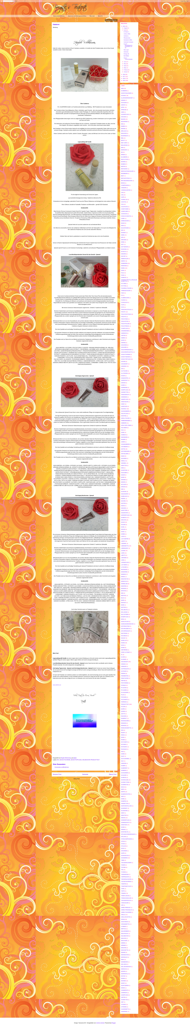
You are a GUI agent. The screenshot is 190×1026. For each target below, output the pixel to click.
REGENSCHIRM (125, 720)
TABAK (122, 860)
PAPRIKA (123, 673)
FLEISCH (123, 300)
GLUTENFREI (124, 373)
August (126, 28)
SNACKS (123, 817)
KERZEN (123, 482)
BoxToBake (126, 55)
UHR (122, 905)
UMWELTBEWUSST (126, 907)
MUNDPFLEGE (124, 616)
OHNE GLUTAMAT (125, 652)
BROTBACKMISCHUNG (126, 180)
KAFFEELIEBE (124, 453)
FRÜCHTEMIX (124, 319)
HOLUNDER (124, 427)
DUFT (122, 244)
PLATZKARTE (124, 699)
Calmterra (126, 35)
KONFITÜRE (124, 510)
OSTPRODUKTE (125, 668)
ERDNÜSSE (124, 265)
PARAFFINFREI (125, 678)
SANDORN (123, 763)
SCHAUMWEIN (124, 772)
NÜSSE (123, 647)
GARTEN (123, 335)
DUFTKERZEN (124, 246)
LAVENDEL (123, 543)
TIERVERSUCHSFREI (126, 879)
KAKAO (123, 456)
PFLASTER (123, 687)
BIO (58, 759)
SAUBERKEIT (124, 768)
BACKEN (123, 119)
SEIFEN (123, 791)
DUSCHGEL (124, 249)
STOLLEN (123, 846)
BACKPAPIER (124, 121)
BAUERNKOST (124, 135)
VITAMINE (123, 926)
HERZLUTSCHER (125, 418)
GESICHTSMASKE (125, 356)
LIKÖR (122, 553)
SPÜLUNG (123, 836)
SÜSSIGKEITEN (125, 855)
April (125, 65)
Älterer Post (112, 774)
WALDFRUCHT (124, 933)
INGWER (123, 439)
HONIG (123, 432)
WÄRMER (123, 945)
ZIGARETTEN (124, 999)
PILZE (122, 694)
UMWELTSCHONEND (126, 912)
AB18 (122, 88)
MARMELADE (124, 583)
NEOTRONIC (124, 633)
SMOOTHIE (124, 815)
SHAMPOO (123, 801)
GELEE (123, 340)
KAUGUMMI (124, 472)
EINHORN (123, 253)
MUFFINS (123, 607)
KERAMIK (123, 479)
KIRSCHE (123, 486)
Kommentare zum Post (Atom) (88, 778)
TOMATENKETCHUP (126, 886)
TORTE (123, 891)
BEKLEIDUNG (124, 145)
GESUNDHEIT (124, 363)
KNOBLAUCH (124, 496)
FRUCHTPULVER (125, 323)
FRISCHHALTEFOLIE (126, 309)
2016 (124, 78)
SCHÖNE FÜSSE (125, 782)
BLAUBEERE (124, 157)
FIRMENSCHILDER (125, 290)
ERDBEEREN (124, 263)
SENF (122, 796)
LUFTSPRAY (124, 564)
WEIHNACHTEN (125, 954)
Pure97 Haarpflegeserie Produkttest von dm (128, 45)
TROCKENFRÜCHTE (126, 900)
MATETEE (123, 590)
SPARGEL (123, 829)
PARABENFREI (124, 675)
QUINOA (123, 711)
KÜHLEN (123, 529)
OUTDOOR (123, 671)
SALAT (122, 756)
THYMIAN (123, 872)
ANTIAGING (124, 102)
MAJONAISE (124, 569)
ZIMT (122, 1002)
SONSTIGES (124, 824)
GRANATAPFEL (125, 378)
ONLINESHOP (86, 759)
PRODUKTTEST (95, 759)
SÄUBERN (123, 770)
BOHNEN (123, 161)
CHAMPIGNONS (125, 185)
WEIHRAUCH (124, 957)
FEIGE (122, 275)
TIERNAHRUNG (125, 874)
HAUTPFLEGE (124, 413)
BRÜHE (123, 183)
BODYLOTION (124, 159)
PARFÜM (123, 680)
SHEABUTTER (124, 803)
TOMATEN (123, 883)
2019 (124, 26)
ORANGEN (123, 666)
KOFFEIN (123, 503)
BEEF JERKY (124, 142)
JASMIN (123, 441)
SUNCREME (124, 850)
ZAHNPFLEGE (124, 995)
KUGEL (123, 527)
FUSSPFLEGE (124, 328)
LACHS (123, 536)
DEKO (122, 225)
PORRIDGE (124, 701)
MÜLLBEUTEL (124, 609)
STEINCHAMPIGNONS (126, 839)
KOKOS (123, 505)
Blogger (114, 1023)
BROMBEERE (124, 173)
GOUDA (123, 375)
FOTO (122, 307)
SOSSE (123, 827)
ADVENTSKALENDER (126, 93)
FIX (122, 295)
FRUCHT (123, 311)
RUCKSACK (124, 749)
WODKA (123, 978)
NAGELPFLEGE (125, 621)
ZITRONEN (123, 1006)
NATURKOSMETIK (125, 628)
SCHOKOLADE (124, 779)
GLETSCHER (124, 371)
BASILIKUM (124, 133)
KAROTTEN (124, 465)
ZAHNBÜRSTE (124, 990)
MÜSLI (122, 619)
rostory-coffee (127, 33)
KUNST (123, 531)
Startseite (85, 774)
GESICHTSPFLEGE (76, 759)
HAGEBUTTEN (124, 392)
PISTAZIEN (123, 697)
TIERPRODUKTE (125, 876)
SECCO (123, 787)
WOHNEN (123, 980)
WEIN (122, 959)
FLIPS (122, 304)
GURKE (123, 385)
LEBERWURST (124, 548)
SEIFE (122, 789)
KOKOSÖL (123, 508)
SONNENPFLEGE (125, 820)
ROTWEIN (123, 744)
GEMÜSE (123, 342)
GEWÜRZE (123, 366)
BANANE (123, 128)
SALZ (122, 761)
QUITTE (123, 713)
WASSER (123, 952)
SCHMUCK (123, 777)
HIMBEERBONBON (125, 420)
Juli (125, 30)
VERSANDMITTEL (125, 924)
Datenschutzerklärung (58, 16)
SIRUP (122, 813)
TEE (122, 869)
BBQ (122, 138)
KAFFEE (123, 449)
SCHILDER (123, 775)
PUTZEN (123, 706)
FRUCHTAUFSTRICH (126, 314)
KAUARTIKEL (124, 470)
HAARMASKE (124, 387)
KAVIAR (123, 475)
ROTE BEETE (124, 742)
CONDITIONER (124, 209)
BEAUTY (123, 140)
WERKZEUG (124, 969)
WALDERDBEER (125, 931)
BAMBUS (123, 126)
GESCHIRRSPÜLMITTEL (127, 352)
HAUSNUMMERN (125, 411)
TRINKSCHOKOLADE (126, 898)
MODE (122, 605)
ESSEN (123, 268)
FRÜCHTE (123, 316)
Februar (126, 69)
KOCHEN (123, 501)
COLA (122, 204)
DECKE (123, 223)
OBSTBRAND (124, 649)
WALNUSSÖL (124, 940)
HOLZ (122, 430)
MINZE (122, 600)
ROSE (122, 737)
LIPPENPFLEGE (125, 562)
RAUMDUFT (124, 718)
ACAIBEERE (124, 90)
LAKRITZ (123, 541)
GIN (122, 368)
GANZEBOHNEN (125, 330)
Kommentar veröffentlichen (62, 767)
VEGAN (123, 919)
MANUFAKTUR (124, 579)
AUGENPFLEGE (125, 114)
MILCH (122, 597)
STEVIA (123, 841)
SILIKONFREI (124, 810)
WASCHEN (123, 947)
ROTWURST (124, 746)
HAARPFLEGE (124, 389)
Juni (125, 61)
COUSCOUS (124, 213)
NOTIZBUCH (124, 635)
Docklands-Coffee (128, 40)
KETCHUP (123, 484)
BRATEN (123, 166)
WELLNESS (124, 964)
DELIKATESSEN (125, 228)
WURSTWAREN (125, 985)
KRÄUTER (123, 520)
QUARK (123, 709)
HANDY (123, 404)
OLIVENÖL (123, 659)
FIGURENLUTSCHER (126, 288)
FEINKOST (123, 277)
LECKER (123, 550)
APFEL (122, 107)
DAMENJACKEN (125, 220)
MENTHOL (123, 595)
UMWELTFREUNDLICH (126, 909)
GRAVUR (123, 382)
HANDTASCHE (124, 401)
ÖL (122, 654)
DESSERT (123, 232)
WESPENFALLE (125, 973)
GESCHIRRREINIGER (126, 349)
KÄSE (122, 467)
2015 (124, 80)
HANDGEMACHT (125, 394)
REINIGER (123, 725)
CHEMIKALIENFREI (125, 190)
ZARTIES (123, 997)
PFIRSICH (123, 685)
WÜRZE (123, 987)
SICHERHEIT (124, 808)
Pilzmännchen (127, 38)
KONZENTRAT (124, 512)
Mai (125, 63)
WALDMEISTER (125, 935)
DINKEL (123, 235)
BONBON (123, 164)
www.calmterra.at (57, 684)
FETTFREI (123, 285)
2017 (124, 76)
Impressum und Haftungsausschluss (77, 16)
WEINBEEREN (124, 962)
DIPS (122, 237)
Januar (126, 71)
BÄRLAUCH (124, 131)
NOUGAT (123, 638)
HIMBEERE (123, 423)
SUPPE (123, 853)
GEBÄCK (123, 337)
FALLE (122, 272)
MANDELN (123, 574)
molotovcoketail (100, 1023)
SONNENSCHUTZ (125, 822)
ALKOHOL (123, 95)
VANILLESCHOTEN (125, 917)
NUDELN (123, 642)
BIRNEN (123, 154)
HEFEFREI (123, 415)
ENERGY (123, 261)
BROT (122, 175)
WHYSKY (123, 976)
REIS (122, 730)
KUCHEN (123, 524)
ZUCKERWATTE (125, 1009)
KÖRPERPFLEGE (125, 515)
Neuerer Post (57, 774)
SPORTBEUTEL (125, 832)
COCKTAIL (123, 201)
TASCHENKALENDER (126, 862)
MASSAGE (123, 588)
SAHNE (123, 753)
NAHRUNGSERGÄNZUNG (127, 624)
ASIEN (122, 112)
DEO (122, 230)
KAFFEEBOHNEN (125, 451)
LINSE (122, 560)
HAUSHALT (124, 408)
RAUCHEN (123, 716)
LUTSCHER (124, 567)
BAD (122, 124)
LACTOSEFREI (124, 538)
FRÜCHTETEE (124, 321)
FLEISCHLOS (124, 302)
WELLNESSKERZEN (126, 966)
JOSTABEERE (124, 446)
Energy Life (126, 53)
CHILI (122, 194)
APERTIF (123, 105)
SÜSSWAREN (124, 857)
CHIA (122, 192)
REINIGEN (123, 723)
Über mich (92, 16)
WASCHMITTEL (125, 950)
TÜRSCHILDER (124, 902)
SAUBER (123, 765)
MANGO (123, 576)
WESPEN (123, 971)
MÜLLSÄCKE (124, 612)
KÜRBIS (123, 534)
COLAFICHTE (124, 206)
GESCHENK (124, 345)
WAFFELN (123, 928)
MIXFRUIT (123, 602)
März (125, 67)
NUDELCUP (124, 640)
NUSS (122, 645)
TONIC (122, 888)
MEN (122, 593)
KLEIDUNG (123, 491)
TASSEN (123, 865)
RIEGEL (123, 735)
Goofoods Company (128, 42)
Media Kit (100, 16)
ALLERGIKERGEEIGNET (127, 97)
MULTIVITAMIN (124, 614)
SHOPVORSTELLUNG (126, 805)
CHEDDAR (123, 187)
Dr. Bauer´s (126, 31)
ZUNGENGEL (124, 1011)
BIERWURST (124, 149)
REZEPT (123, 732)
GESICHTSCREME (65, 759)
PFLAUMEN (124, 690)
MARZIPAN (123, 586)
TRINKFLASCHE (125, 895)
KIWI (122, 489)
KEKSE (122, 477)
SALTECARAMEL (125, 758)
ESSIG (122, 270)
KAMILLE (123, 460)
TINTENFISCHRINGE (126, 881)
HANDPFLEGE (124, 399)
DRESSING (123, 239)
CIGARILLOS (124, 199)
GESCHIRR (124, 347)
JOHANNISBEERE (125, 444)
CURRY (123, 218)
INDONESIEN (124, 437)
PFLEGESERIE (124, 692)
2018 (124, 74)
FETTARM (123, 283)
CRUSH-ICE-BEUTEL (126, 216)
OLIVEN (123, 657)
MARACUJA (124, 581)
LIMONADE (124, 557)
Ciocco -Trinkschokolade (128, 58)
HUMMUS (123, 434)
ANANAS (123, 100)
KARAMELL (124, 463)
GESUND (123, 361)
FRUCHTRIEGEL (125, 326)
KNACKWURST (124, 493)
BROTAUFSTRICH (125, 178)
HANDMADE (124, 397)
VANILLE (123, 914)
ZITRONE (123, 1004)
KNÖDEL (123, 498)
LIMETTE (123, 555)
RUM (122, 751)
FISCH (122, 293)
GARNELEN (124, 333)
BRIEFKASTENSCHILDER (127, 171)
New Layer (126, 49)
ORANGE (123, 664)
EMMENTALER (124, 258)
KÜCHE (123, 522)
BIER (122, 147)
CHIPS (122, 197)
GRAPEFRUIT (124, 380)
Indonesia (126, 51)
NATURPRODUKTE (125, 631)
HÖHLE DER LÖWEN (126, 425)
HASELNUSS (124, 406)
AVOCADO (123, 116)
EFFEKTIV (123, 251)
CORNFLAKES (124, 211)
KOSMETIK (123, 517)
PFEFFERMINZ (124, 683)
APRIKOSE (123, 109)
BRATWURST (124, 168)
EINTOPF (123, 256)
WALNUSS (123, 938)
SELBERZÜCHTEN (125, 794)
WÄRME (123, 943)
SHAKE (123, 798)
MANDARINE (124, 571)
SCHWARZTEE (124, 784)
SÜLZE (122, 848)
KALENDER (124, 458)
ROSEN (123, 739)
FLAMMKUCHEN (125, 297)
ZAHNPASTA (124, 992)
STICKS (123, 843)
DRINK (122, 242)
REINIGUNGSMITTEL (126, 728)
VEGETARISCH (124, 921)
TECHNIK (123, 867)
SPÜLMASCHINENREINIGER (128, 834)
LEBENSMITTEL (125, 545)
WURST (123, 983)
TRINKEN (123, 893)
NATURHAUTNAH (125, 626)
